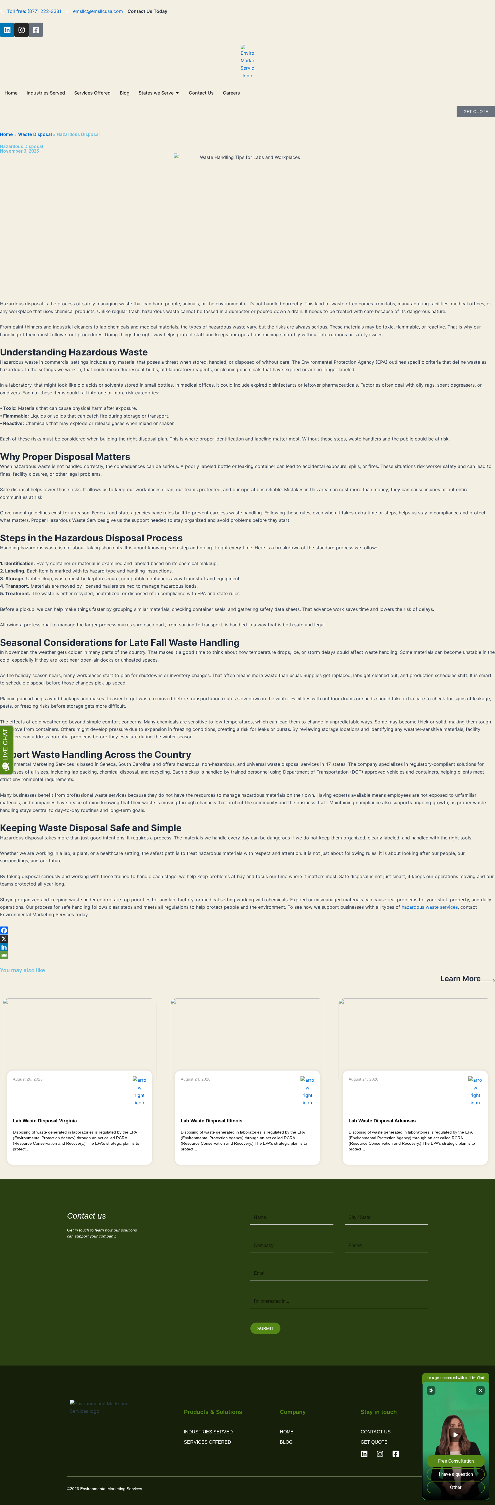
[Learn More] (488, 981)
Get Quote (374, 1442)
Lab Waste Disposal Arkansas (382, 1121)
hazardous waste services (430, 907)
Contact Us (376, 1431)
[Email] (4, 955)
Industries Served (208, 1431)
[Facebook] (4, 930)
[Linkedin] (4, 947)
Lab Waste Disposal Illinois (211, 1121)
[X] (4, 939)
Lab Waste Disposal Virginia (45, 1121)
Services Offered (207, 1442)
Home (287, 1431)
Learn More (460, 978)
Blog (286, 1442)
